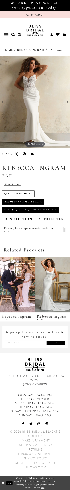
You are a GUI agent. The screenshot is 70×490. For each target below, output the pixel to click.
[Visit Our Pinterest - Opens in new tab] (46, 423)
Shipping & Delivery (35, 445)
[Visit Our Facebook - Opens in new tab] (23, 423)
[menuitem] (51, 34)
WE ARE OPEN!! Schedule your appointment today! (34, 5)
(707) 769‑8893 (35, 384)
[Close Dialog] (3, 483)
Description (19, 219)
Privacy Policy (35, 458)
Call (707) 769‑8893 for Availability (30, 209)
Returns (36, 449)
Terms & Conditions (36, 454)
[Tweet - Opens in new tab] (16, 153)
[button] (13, 34)
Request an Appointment (23, 202)
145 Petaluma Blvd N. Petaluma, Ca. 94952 (35, 378)
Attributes (51, 219)
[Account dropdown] (51, 34)
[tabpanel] (35, 102)
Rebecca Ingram (30, 50)
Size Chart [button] (12, 184)
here (42, 487)
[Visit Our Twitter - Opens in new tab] (31, 423)
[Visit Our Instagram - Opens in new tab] (38, 423)
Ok (9, 483)
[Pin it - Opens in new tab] (24, 153)
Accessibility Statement (36, 463)
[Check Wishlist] (57, 34)
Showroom (35, 467)
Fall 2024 (56, 50)
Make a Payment (36, 440)
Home (8, 50)
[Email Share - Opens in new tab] (32, 153)
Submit (56, 343)
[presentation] (17, 284)
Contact (36, 436)
